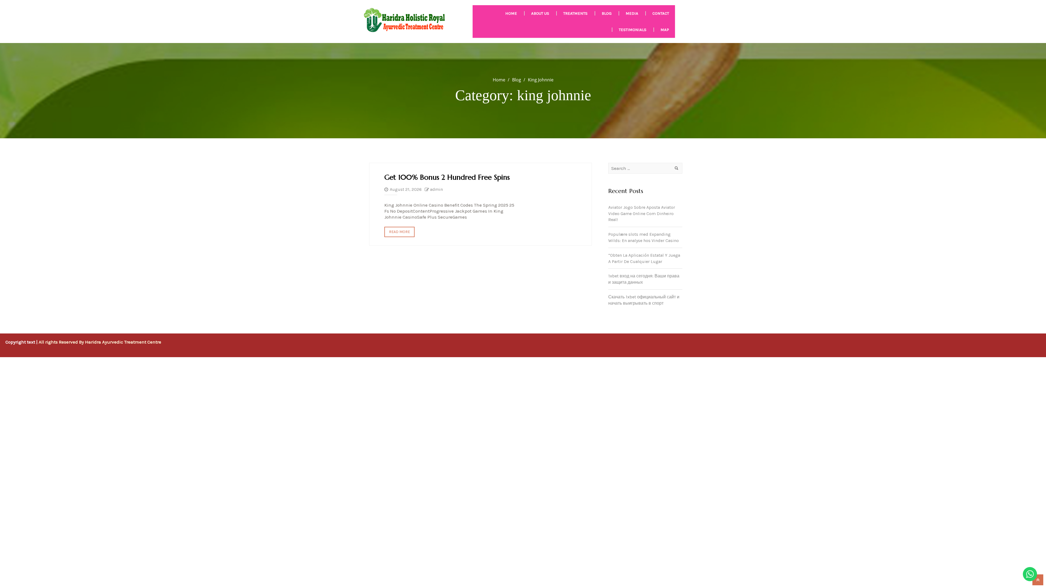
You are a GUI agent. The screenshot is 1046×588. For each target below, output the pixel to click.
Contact (660, 13)
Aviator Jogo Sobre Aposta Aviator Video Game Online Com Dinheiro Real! (641, 213)
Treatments (575, 13)
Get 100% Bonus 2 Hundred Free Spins (447, 177)
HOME (511, 13)
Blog (607, 13)
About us (540, 13)
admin (436, 189)
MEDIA (632, 13)
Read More (399, 231)
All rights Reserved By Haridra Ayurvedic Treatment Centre (100, 342)
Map (665, 29)
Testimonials (632, 29)
